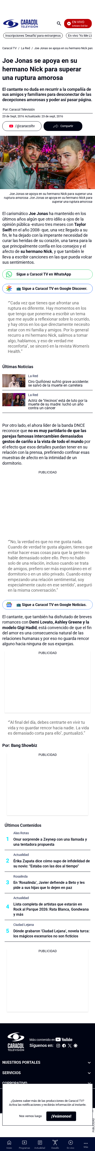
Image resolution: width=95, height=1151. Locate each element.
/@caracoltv (25, 126)
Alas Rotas (21, 833)
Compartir (66, 126)
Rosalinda (20, 876)
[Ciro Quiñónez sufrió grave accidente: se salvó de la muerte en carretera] (13, 380)
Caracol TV (9, 48)
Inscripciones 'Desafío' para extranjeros (33, 35)
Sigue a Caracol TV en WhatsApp (43, 274)
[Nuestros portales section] (89, 1062)
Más (86, 1147)
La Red (25, 48)
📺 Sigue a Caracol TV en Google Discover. (51, 288)
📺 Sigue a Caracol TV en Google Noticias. (51, 605)
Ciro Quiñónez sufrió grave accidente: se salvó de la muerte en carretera (58, 383)
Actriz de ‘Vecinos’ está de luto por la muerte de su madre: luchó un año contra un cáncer (57, 404)
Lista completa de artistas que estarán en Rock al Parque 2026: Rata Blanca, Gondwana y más (51, 909)
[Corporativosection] (89, 1083)
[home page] (20, 23)
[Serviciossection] (89, 1073)
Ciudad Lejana (23, 925)
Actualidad (21, 855)
